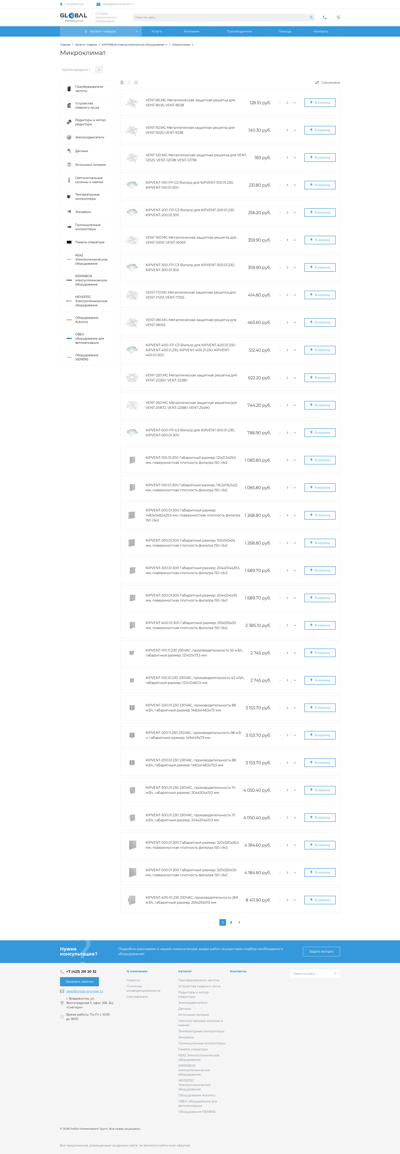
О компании (137, 971)
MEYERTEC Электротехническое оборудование (194, 1085)
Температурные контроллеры (201, 1031)
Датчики (184, 1009)
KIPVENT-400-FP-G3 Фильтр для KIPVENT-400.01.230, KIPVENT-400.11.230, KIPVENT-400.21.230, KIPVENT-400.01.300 (191, 350)
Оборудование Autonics (196, 1095)
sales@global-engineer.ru (118, 4)
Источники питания (193, 1015)
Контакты (238, 971)
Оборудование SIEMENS (197, 1112)
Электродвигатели (193, 1003)
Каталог (185, 971)
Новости (133, 980)
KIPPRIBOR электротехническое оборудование (194, 1070)
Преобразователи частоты (198, 980)
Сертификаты (137, 997)
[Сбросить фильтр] (99, 70)
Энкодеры (186, 1037)
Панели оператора (193, 1049)
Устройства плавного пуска (199, 986)
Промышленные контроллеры (201, 1043)
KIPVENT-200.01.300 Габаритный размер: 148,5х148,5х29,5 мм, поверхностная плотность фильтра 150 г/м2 (193, 515)
